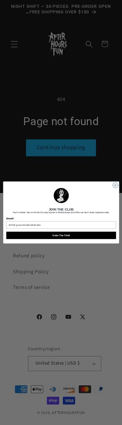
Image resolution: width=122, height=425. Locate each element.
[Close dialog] (115, 185)
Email (9, 218)
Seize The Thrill (61, 235)
